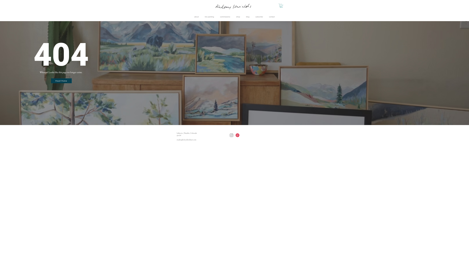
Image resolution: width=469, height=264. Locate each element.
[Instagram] (231, 135)
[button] (281, 6)
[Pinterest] (237, 135)
